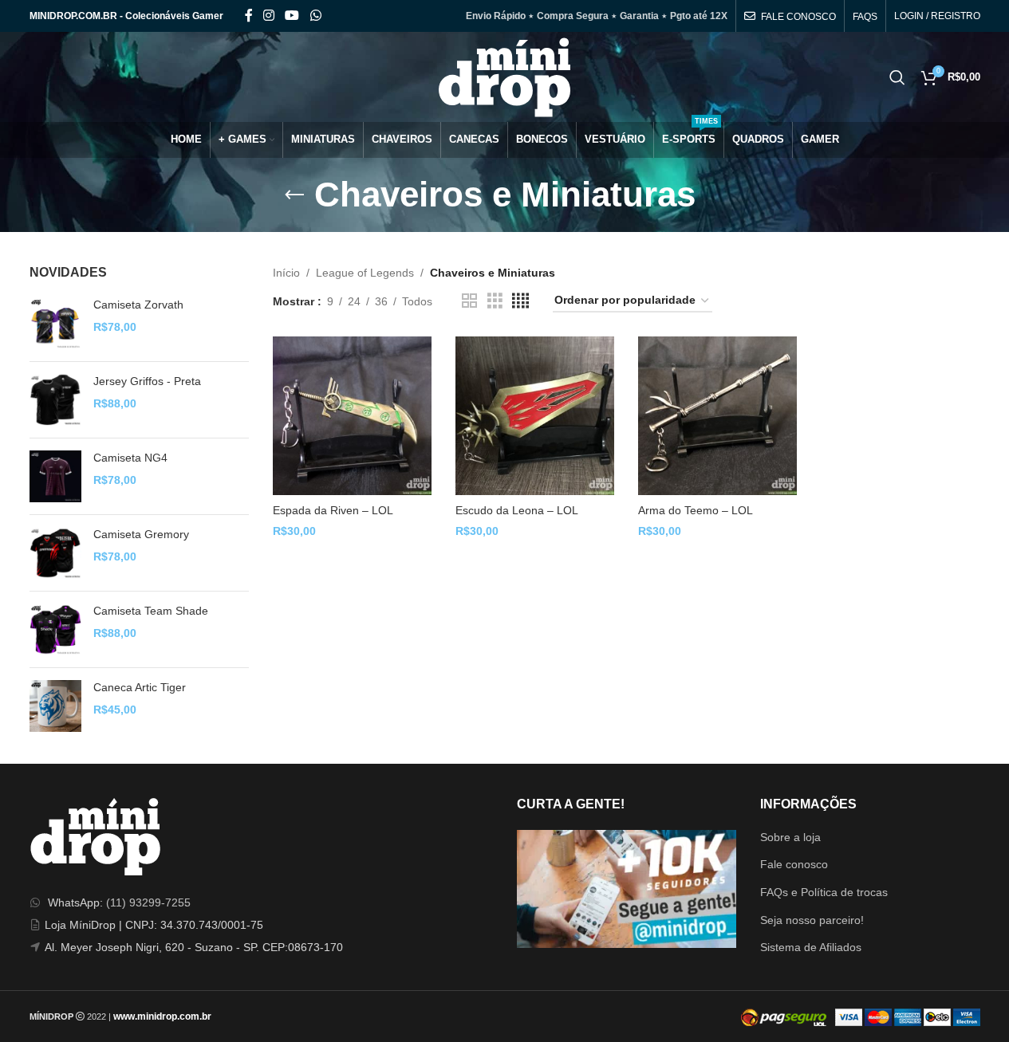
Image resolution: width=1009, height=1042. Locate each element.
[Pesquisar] (897, 77)
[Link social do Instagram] (269, 15)
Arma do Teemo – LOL (695, 510)
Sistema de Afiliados (810, 947)
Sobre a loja (790, 837)
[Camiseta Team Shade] (55, 629)
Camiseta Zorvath (138, 304)
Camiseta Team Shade (150, 610)
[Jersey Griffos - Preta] (55, 400)
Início (286, 272)
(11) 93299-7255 (148, 902)
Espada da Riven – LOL (333, 510)
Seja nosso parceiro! (812, 920)
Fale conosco (794, 864)
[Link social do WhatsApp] (315, 15)
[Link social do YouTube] (292, 15)
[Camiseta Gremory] (55, 553)
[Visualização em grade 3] (495, 301)
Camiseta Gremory (141, 534)
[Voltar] (294, 195)
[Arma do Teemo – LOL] (717, 415)
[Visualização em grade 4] (520, 301)
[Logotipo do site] (504, 75)
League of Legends (365, 272)
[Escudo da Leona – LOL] (534, 415)
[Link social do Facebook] (248, 15)
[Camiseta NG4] (55, 476)
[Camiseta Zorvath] (55, 323)
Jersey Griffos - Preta (147, 381)
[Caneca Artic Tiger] (55, 706)
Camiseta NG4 (130, 457)
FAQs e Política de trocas (824, 892)
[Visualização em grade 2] (469, 301)
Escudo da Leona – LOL (516, 510)
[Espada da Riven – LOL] (352, 415)
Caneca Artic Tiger (139, 687)
